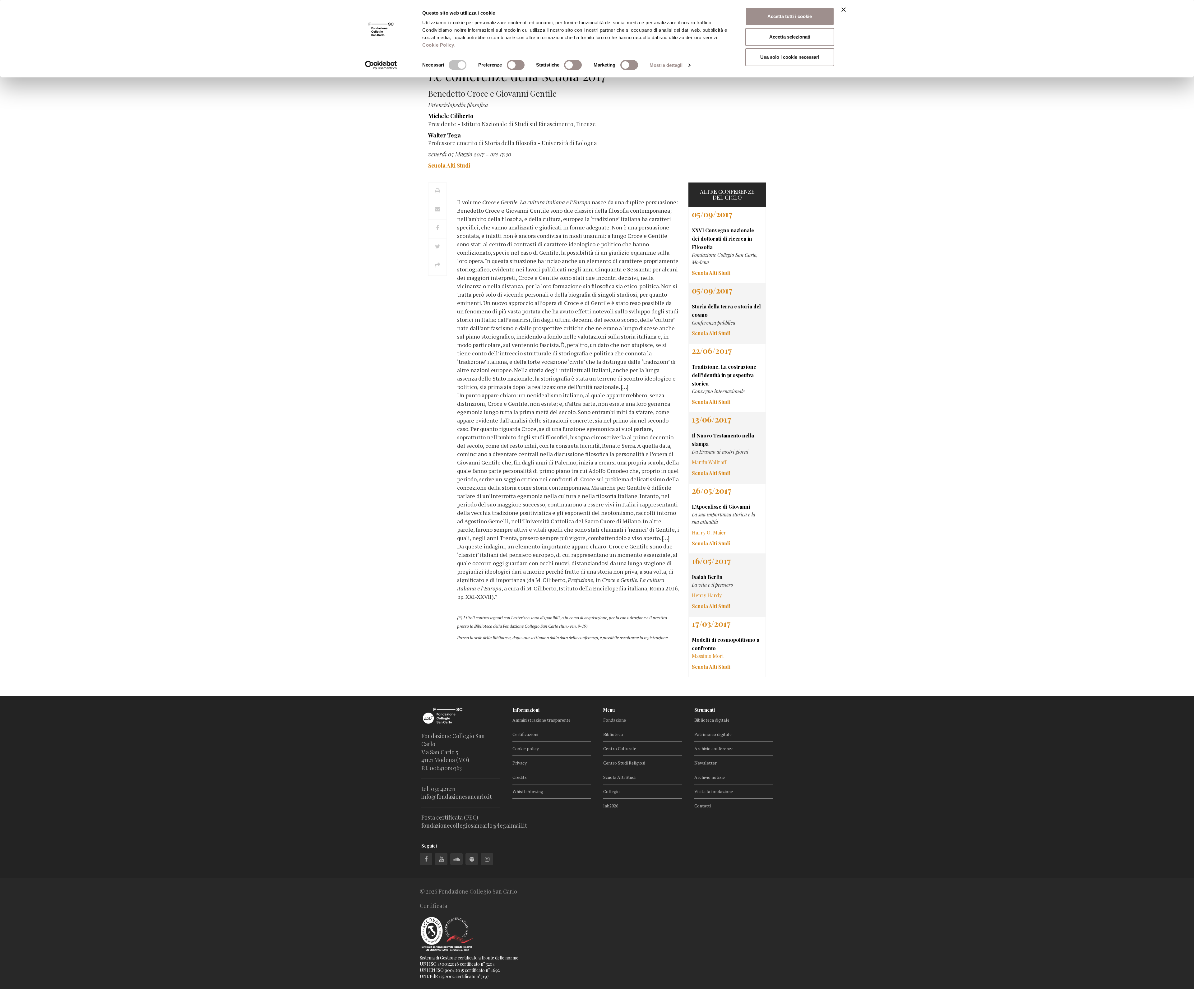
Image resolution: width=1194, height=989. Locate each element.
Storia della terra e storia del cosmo (726, 310)
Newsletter (705, 763)
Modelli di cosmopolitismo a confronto (725, 643)
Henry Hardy (707, 595)
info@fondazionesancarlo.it (456, 796)
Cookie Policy (438, 45)
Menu (609, 710)
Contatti (702, 806)
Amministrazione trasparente (541, 720)
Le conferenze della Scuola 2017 (517, 76)
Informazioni (525, 710)
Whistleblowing (527, 791)
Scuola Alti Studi (619, 777)
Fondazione (614, 720)
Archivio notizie (709, 777)
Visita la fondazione (713, 791)
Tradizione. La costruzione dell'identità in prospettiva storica (724, 375)
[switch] (516, 65)
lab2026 (610, 806)
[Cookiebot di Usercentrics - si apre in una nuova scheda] (381, 65)
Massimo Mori (708, 656)
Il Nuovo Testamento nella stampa (723, 439)
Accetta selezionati (789, 36)
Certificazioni (525, 734)
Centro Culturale (619, 748)
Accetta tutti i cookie (789, 16)
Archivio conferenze (714, 748)
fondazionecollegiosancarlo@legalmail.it (474, 825)
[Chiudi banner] (843, 9)
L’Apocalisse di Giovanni (721, 506)
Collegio (611, 791)
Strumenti (704, 710)
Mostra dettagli (666, 65)
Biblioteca (613, 734)
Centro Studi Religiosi (624, 763)
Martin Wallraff (709, 462)
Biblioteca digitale (711, 720)
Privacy (519, 763)
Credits (519, 777)
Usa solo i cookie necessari (789, 57)
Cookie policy (525, 748)
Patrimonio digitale (713, 734)
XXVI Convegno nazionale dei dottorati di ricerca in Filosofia (723, 238)
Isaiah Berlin (707, 577)
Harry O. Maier (709, 532)
